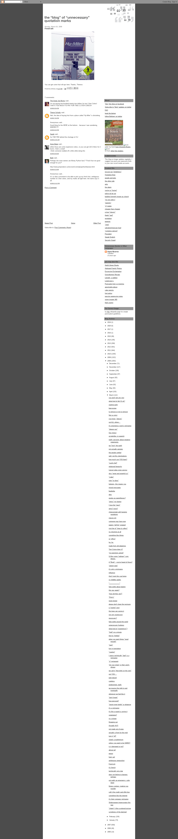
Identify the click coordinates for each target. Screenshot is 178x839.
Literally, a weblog (111, 278)
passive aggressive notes (114, 296)
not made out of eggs (116, 729)
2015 (109, 336)
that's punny (109, 303)
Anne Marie (54, 144)
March (111, 395)
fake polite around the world (118, 622)
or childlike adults (115, 580)
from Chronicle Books (123, 147)
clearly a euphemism (116, 740)
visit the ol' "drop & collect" (118, 528)
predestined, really (115, 685)
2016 (109, 333)
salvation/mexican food (113, 228)
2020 (109, 326)
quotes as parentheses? (117, 498)
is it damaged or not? (116, 746)
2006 (109, 828)
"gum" (111, 645)
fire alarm (108, 187)
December (113, 363)
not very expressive (116, 615)
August (112, 377)
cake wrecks (109, 290)
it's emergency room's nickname (120, 426)
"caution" (112, 652)
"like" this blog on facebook (114, 104)
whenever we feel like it (117, 694)
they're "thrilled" (114, 636)
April (111, 391)
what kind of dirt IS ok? (117, 401)
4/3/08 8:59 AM (54, 153)
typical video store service (118, 470)
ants (106, 184)
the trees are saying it (116, 611)
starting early (113, 405)
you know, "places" (115, 419)
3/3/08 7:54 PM (54, 118)
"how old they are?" (115, 594)
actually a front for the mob (118, 733)
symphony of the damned (118, 812)
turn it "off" (112, 736)
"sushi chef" (113, 463)
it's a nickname (114, 708)
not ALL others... (114, 422)
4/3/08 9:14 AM (54, 169)
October (112, 370)
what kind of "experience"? (118, 629)
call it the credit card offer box (119, 792)
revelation (108, 218)
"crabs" (111, 477)
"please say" (113, 429)
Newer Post (49, 223)
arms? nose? (113, 509)
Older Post (97, 223)
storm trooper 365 (111, 299)
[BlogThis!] (70, 88)
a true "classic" (110, 212)
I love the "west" (114, 505)
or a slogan (112, 719)
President (108, 234)
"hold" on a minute (115, 632)
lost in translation (115, 648)
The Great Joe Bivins (57, 101)
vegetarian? (113, 715)
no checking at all (115, 532)
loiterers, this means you (117, 484)
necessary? (113, 618)
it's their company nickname (118, 799)
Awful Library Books (112, 265)
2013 (109, 343)
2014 (109, 340)
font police (108, 293)
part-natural (113, 678)
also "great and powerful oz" (118, 473)
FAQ (106, 110)
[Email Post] (65, 88)
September (113, 374)
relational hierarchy (115, 466)
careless (112, 681)
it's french (112, 767)
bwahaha (112, 491)
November (113, 367)
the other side (109, 181)
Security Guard (110, 240)
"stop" (107, 225)
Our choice (112, 433)
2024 (109, 322)
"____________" (114, 583)
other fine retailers (117, 151)
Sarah (52, 134)
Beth (51, 158)
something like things (116, 535)
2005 (109, 832)
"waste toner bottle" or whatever (120, 704)
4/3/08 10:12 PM (55, 183)
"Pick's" (111, 597)
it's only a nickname (116, 569)
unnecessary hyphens (116, 625)
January (112, 820)
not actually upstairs (116, 449)
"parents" (108, 203)
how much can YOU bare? (118, 459)
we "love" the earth (115, 446)
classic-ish (112, 518)
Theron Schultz (55, 112)
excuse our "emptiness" (113, 172)
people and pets (110, 178)
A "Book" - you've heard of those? (120, 562)
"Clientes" (110, 253)
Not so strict (113, 415)
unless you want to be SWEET (119, 743)
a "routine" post (114, 608)
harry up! (112, 757)
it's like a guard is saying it (118, 711)
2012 (109, 347)
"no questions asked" (116, 553)
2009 (109, 357)
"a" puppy (108, 206)
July (111, 381)
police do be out (110, 193)
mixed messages (115, 487)
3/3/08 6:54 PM (54, 108)
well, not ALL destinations (118, 456)
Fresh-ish (112, 764)
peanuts (107, 221)
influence (112, 573)
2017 (109, 329)
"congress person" (111, 231)
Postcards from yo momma (114, 284)
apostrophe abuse (111, 287)
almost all (112, 750)
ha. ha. (111, 542)
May (111, 388)
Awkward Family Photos (113, 268)
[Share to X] (72, 88)
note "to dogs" (114, 480)
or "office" (112, 539)
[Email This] (68, 88)
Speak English (110, 237)
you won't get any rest (116, 398)
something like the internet (118, 796)
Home (73, 223)
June (111, 384)
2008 (109, 361)
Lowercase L (109, 281)
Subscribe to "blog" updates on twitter (118, 107)
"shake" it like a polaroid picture (120, 808)
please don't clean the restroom (120, 604)
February (112, 816)
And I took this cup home (117, 576)
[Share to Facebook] (75, 88)
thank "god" (109, 215)
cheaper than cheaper (112, 209)
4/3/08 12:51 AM (54, 139)
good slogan (113, 601)
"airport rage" (113, 566)
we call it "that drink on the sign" (120, 671)
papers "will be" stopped (117, 525)
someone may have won (117, 521)
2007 (109, 825)
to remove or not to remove (118, 412)
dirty (110, 495)
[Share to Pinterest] (77, 88)
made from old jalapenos (117, 546)
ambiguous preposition (116, 760)
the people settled (115, 453)
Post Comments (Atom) (62, 227)
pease (111, 753)
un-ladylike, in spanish (116, 436)
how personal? (114, 701)
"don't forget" (113, 697)
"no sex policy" (110, 200)
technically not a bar (116, 771)
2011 (109, 350)
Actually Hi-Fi (113, 726)
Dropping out (113, 722)
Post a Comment (51, 188)
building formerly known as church (117, 197)
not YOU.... (113, 674)
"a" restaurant (113, 661)
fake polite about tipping (117, 587)
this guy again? (114, 590)
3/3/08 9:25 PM (54, 130)
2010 (109, 354)
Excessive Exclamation (113, 271)
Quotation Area (110, 175)
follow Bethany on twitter (113, 116)
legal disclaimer (110, 113)
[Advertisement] (63, 205)
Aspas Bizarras (113, 252)
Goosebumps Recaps (112, 275)
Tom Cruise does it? (116, 549)
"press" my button (115, 502)
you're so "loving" (111, 190)
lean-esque (112, 408)
